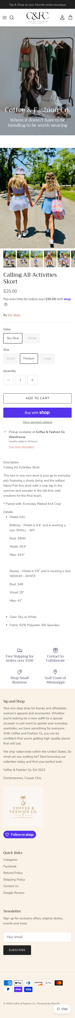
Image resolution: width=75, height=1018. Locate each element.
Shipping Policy (14, 879)
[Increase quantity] (33, 380)
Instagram (10, 860)
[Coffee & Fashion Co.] (38, 17)
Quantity (9, 371)
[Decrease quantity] (8, 380)
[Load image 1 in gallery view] (37, 198)
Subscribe (17, 950)
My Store (14, 315)
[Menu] (4, 17)
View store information (21, 447)
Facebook (10, 866)
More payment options (37, 422)
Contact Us (11, 886)
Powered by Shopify (48, 1003)
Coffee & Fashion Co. (24, 1003)
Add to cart (37, 398)
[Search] (13, 17)
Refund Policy (13, 873)
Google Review (14, 893)
